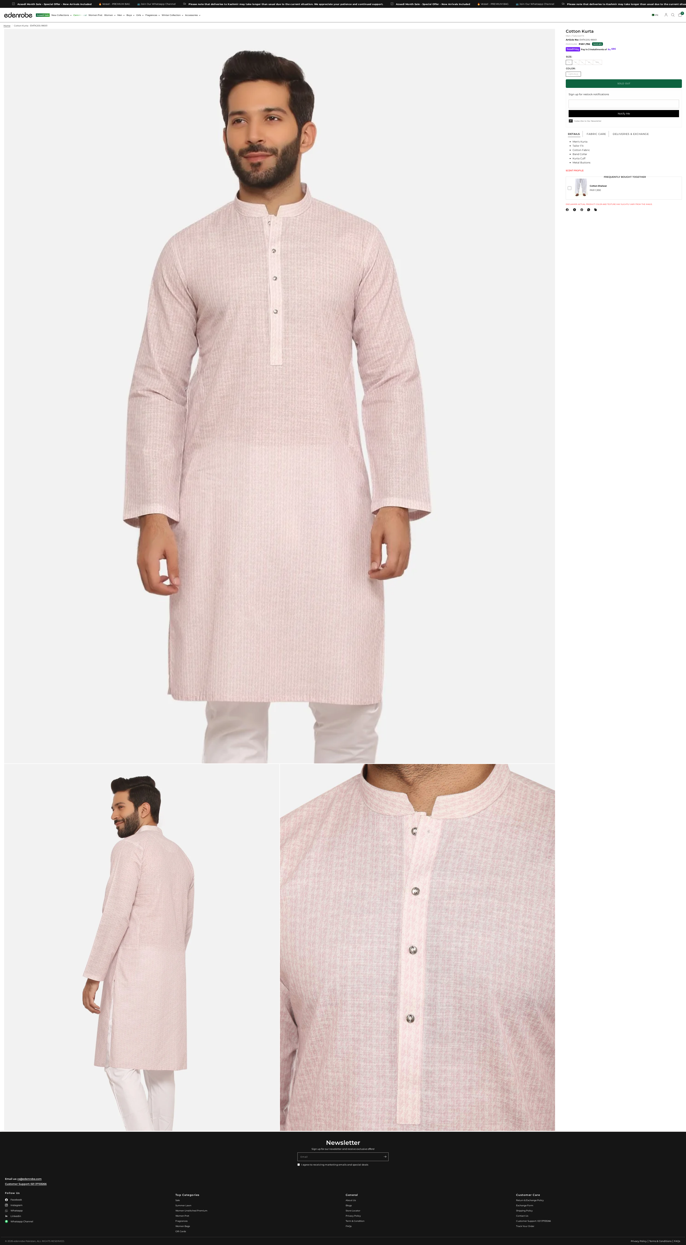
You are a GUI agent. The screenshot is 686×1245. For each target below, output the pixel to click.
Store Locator (353, 1210)
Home (7, 25)
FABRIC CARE (596, 134)
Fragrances (151, 15)
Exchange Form (524, 1205)
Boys (129, 15)
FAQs (349, 1226)
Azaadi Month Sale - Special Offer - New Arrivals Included (147, 4)
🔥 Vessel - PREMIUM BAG (207, 4)
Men (119, 15)
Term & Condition (355, 1221)
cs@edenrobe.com (29, 1179)
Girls (138, 15)
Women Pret (95, 15)
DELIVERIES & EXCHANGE (631, 134)
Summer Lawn (183, 1205)
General (352, 1195)
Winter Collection (171, 15)
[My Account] (666, 15)
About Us (351, 1200)
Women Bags (182, 1226)
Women (108, 15)
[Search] (672, 15)
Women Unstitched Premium (191, 1210)
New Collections (60, 15)
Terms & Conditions (660, 1241)
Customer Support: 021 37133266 (26, 1184)
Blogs (349, 1205)
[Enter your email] (385, 1156)
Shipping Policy (524, 1210)
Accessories (191, 15)
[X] (575, 210)
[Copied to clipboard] (596, 210)
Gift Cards (180, 1231)
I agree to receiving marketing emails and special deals (334, 1164)
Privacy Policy (353, 1215)
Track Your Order (525, 1226)
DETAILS (574, 134)
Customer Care (528, 1195)
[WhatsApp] (589, 210)
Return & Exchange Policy (530, 1200)
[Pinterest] (582, 210)
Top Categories (187, 1195)
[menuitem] (43, 15)
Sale (177, 1200)
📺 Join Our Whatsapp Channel (249, 4)
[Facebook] (568, 210)
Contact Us (522, 1215)
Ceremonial (80, 15)
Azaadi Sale (43, 15)
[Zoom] (547, 36)
